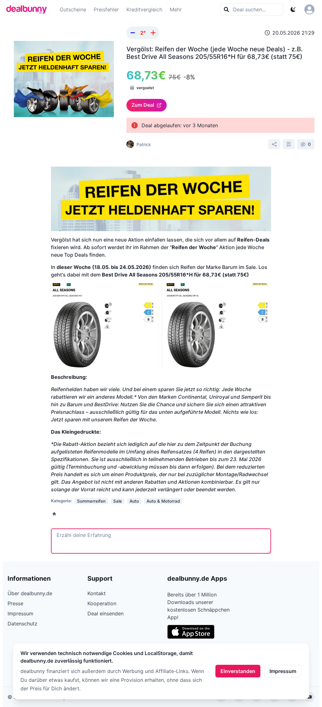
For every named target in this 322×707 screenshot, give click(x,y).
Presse (15, 603)
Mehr (176, 9)
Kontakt (96, 593)
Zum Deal (142, 105)
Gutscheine (73, 9)
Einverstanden (237, 671)
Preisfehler (106, 9)
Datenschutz (22, 623)
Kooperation (101, 603)
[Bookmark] (289, 144)
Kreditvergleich (144, 9)
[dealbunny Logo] (28, 9)
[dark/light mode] (293, 9)
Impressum (282, 671)
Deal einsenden (105, 613)
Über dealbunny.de (30, 593)
